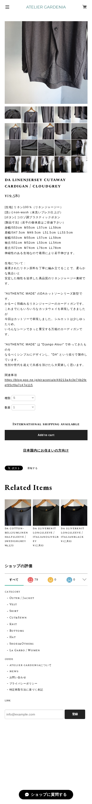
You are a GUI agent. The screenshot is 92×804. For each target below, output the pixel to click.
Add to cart (46, 435)
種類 (8, 398)
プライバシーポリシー (23, 684)
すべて (14, 579)
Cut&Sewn (18, 618)
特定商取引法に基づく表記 (26, 690)
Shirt (14, 611)
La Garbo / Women (24, 651)
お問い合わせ (17, 677)
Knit (13, 624)
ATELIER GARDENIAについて (30, 665)
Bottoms (16, 631)
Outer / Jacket (21, 598)
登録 (75, 714)
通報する (32, 468)
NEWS (14, 671)
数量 (8, 407)
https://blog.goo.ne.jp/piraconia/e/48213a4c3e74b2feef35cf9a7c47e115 (46, 382)
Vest (13, 605)
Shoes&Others (21, 644)
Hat (12, 637)
